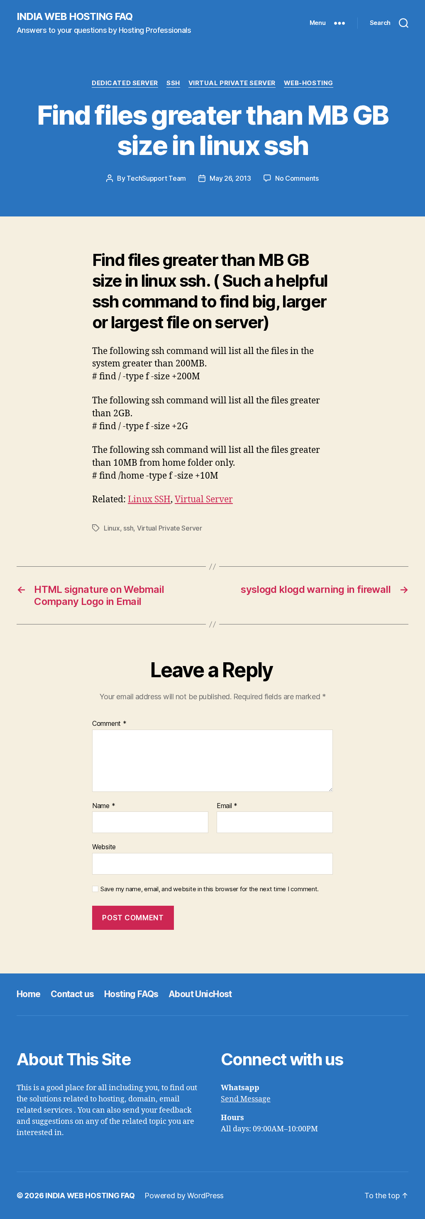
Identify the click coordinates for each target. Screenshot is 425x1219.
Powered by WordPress (184, 1195)
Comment (109, 723)
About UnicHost (200, 994)
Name (103, 806)
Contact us (72, 994)
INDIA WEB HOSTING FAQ (74, 17)
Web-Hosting (308, 83)
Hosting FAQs (131, 994)
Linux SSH (149, 499)
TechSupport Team (156, 178)
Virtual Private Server (232, 83)
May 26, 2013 (230, 178)
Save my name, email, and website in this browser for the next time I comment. (209, 889)
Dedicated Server (125, 83)
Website (104, 847)
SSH (173, 83)
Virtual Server (204, 499)
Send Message (246, 1099)
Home (29, 994)
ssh (128, 528)
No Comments (297, 178)
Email (227, 806)
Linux (112, 528)
